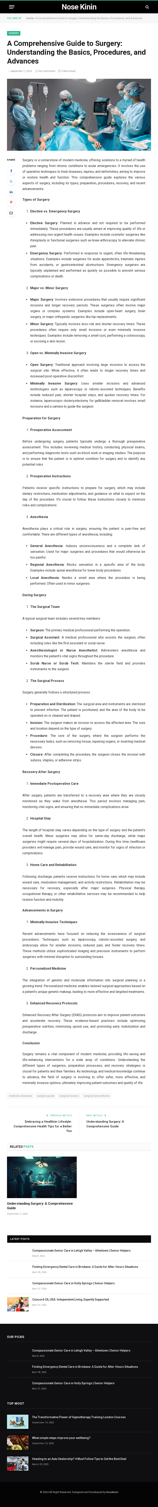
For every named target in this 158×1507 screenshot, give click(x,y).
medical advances (20, 1095)
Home (30, 18)
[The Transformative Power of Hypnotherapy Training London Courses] (17, 1422)
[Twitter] (11, 181)
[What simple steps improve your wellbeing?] (17, 1442)
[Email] (11, 213)
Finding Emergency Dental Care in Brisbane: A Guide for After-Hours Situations (85, 1266)
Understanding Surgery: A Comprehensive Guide (40, 1206)
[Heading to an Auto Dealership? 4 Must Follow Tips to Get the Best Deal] (17, 1463)
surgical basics (69, 1095)
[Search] (147, 7)
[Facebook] (11, 171)
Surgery (14, 33)
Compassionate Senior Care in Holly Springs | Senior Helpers (73, 1283)
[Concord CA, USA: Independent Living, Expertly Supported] (18, 1304)
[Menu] (11, 7)
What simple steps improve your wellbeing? (61, 1438)
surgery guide (45, 1095)
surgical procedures (96, 1095)
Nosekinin (112, 1492)
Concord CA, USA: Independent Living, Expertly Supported (70, 1299)
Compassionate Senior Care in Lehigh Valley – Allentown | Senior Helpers (81, 1250)
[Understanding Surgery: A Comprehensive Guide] (42, 1177)
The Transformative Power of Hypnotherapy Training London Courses (79, 1417)
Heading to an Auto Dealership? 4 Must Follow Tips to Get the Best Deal (79, 1459)
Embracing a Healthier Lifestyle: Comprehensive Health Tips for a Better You (43, 1126)
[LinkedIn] (11, 192)
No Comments (47, 71)
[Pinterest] (11, 202)
